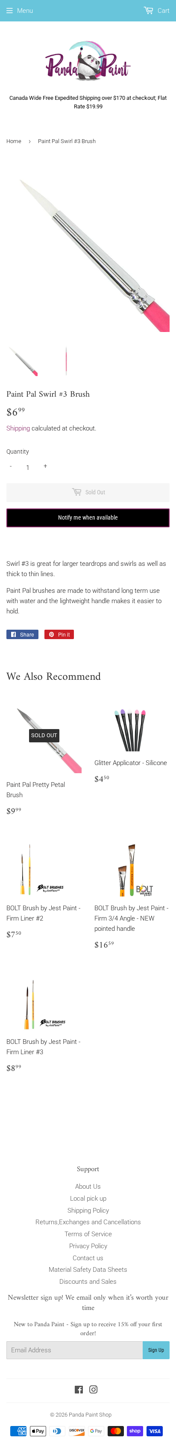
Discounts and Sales (88, 1282)
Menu (25, 11)
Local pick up (88, 1198)
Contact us (88, 1258)
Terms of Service (88, 1234)
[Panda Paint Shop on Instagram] (93, 1391)
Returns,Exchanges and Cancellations (88, 1222)
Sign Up (156, 1350)
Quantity (17, 451)
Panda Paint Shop (90, 1414)
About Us (88, 1186)
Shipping (18, 428)
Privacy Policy (88, 1246)
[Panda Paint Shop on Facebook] (78, 1391)
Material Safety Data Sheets (88, 1270)
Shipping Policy (88, 1210)
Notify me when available (88, 517)
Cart (163, 11)
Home (13, 141)
